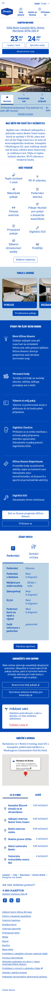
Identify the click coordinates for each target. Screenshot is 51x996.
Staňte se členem (32, 13)
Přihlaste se (45, 13)
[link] (18, 724)
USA (15, 875)
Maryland (25, 875)
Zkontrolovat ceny (33, 51)
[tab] (7, 99)
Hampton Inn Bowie (12, 877)
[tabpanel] (25, 111)
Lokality (6, 875)
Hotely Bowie (38, 875)
